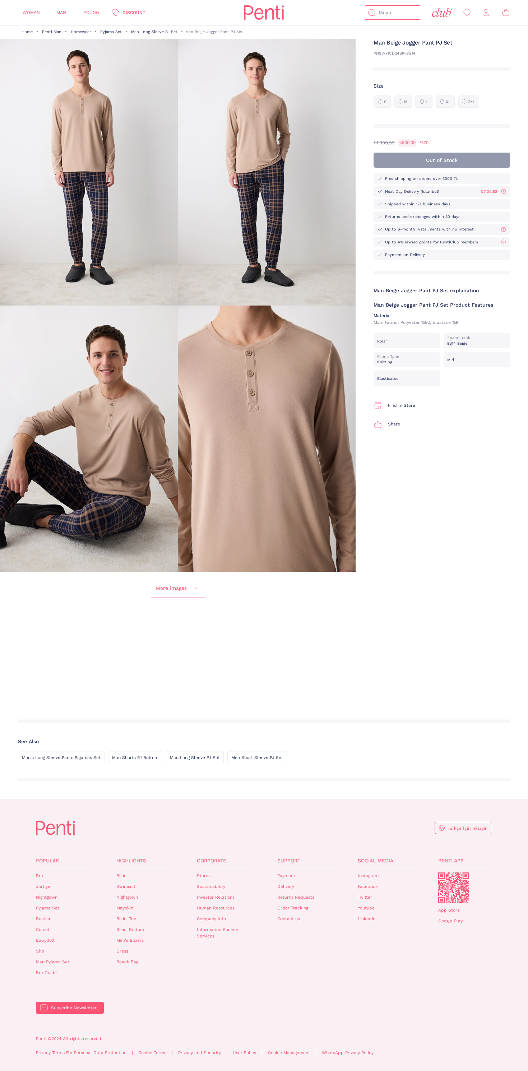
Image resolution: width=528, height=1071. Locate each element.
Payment (286, 875)
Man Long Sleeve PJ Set (154, 31)
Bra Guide (46, 972)
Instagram (368, 875)
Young (91, 12)
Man (61, 12)
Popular (47, 860)
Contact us (288, 918)
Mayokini (125, 908)
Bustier (43, 918)
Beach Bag (127, 961)
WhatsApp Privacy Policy (348, 1052)
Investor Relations (216, 897)
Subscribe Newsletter (74, 1007)
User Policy (244, 1052)
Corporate (211, 860)
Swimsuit (125, 886)
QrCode (453, 887)
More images (171, 588)
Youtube (366, 908)
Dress (122, 951)
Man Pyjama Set (52, 961)
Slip (40, 951)
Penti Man (51, 31)
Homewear (81, 31)
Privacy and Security (199, 1052)
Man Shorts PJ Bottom (135, 757)
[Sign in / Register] (486, 12)
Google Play (450, 920)
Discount (133, 12)
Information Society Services (217, 933)
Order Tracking (292, 908)
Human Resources (216, 908)
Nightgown (46, 897)
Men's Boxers (130, 940)
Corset (43, 929)
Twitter (365, 897)
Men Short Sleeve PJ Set (257, 757)
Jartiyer (44, 886)
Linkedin (366, 918)
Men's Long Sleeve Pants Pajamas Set (61, 757)
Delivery (285, 886)
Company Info (211, 918)
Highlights (131, 860)
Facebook (368, 886)
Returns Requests (295, 897)
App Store (449, 910)
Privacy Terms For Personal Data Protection (81, 1052)
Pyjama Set (111, 31)
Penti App (451, 860)
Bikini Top (126, 918)
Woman (31, 12)
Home (27, 31)
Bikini (122, 875)
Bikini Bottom (130, 929)
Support (288, 860)
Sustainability (211, 886)
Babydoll (45, 940)
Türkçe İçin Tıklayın (467, 828)
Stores (203, 875)
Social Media (375, 860)
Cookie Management (289, 1052)
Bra (39, 875)
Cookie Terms (152, 1052)
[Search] (371, 12)
